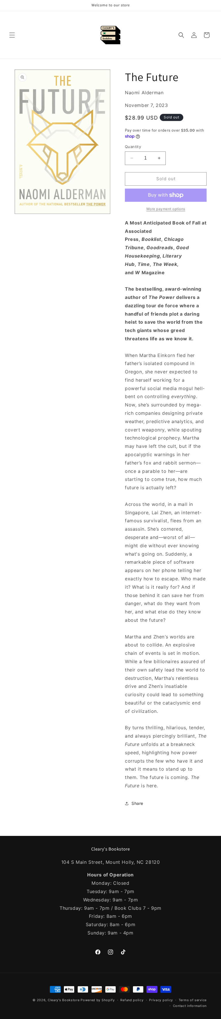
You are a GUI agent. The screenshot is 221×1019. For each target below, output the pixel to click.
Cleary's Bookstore (64, 1000)
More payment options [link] (165, 209)
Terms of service (193, 1000)
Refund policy (131, 1000)
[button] (12, 35)
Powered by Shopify (98, 1000)
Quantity (133, 146)
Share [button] (137, 803)
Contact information (190, 1006)
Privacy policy (161, 1000)
